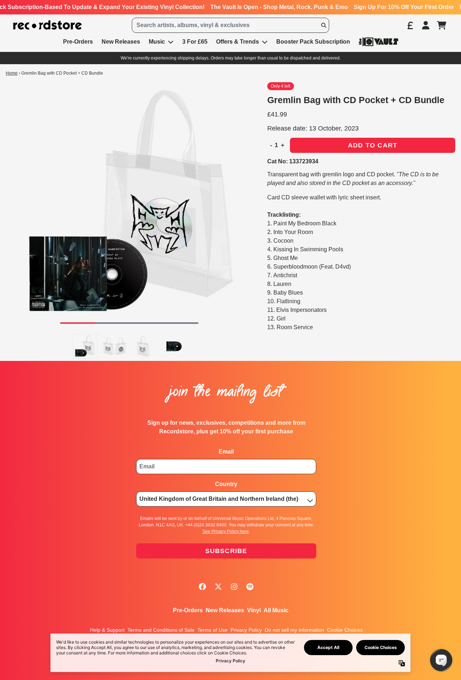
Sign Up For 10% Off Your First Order (404, 7)
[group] (85, 346)
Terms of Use (212, 630)
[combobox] (230, 25)
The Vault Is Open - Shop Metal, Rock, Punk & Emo (279, 7)
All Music (276, 610)
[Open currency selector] (410, 25)
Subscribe (226, 551)
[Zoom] (129, 206)
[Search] (323, 25)
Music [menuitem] (157, 42)
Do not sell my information (294, 630)
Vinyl (254, 610)
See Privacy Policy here (225, 531)
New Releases (225, 610)
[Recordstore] (48, 25)
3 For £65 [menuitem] (194, 42)
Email (226, 452)
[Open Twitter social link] (218, 587)
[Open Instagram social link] (234, 587)
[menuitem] (378, 42)
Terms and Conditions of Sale (160, 630)
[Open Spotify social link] (250, 587)
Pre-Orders (188, 610)
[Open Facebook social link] (202, 587)
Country (226, 484)
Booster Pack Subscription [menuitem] (313, 42)
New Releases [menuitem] (121, 42)
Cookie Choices (345, 630)
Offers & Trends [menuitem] (237, 42)
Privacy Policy (246, 630)
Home (12, 73)
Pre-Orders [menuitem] (78, 42)
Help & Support (107, 630)
